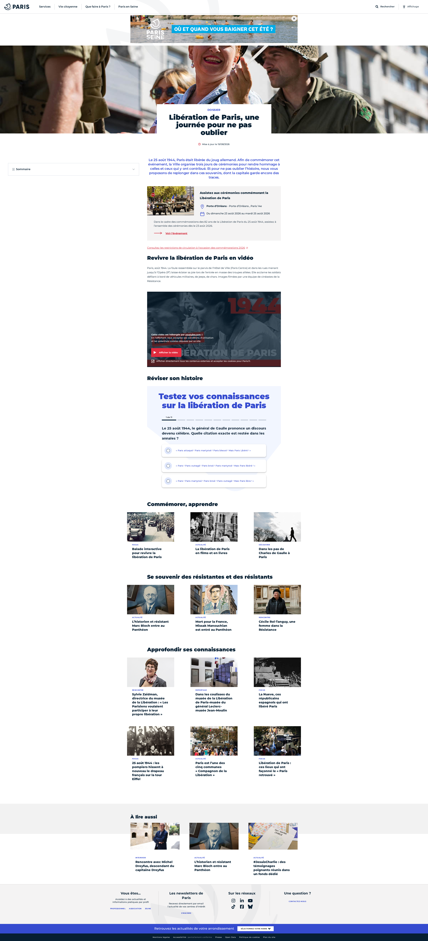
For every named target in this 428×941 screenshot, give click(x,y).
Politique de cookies (249, 937)
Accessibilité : (192, 937)
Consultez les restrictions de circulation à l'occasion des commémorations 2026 (196, 247)
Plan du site (269, 937)
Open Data (230, 937)
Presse (218, 937)
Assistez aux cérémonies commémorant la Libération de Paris (234, 195)
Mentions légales (161, 937)
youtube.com (193, 334)
